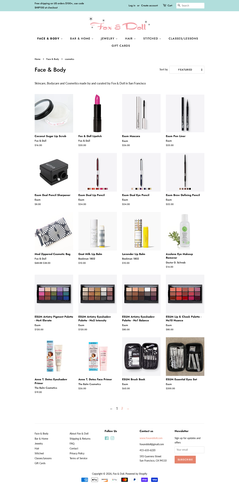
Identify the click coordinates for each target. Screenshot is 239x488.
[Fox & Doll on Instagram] (112, 438)
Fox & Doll (118, 473)
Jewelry (108, 38)
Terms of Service (78, 458)
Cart (170, 5)
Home (37, 59)
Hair (129, 38)
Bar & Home (81, 38)
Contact (74, 448)
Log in (132, 5)
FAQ (72, 443)
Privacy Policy (77, 453)
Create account (149, 5)
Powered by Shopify (136, 473)
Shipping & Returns (80, 438)
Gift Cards (121, 46)
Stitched (151, 38)
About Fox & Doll (79, 433)
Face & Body (49, 38)
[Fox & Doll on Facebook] (107, 438)
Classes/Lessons (183, 38)
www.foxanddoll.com (151, 438)
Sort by (164, 69)
